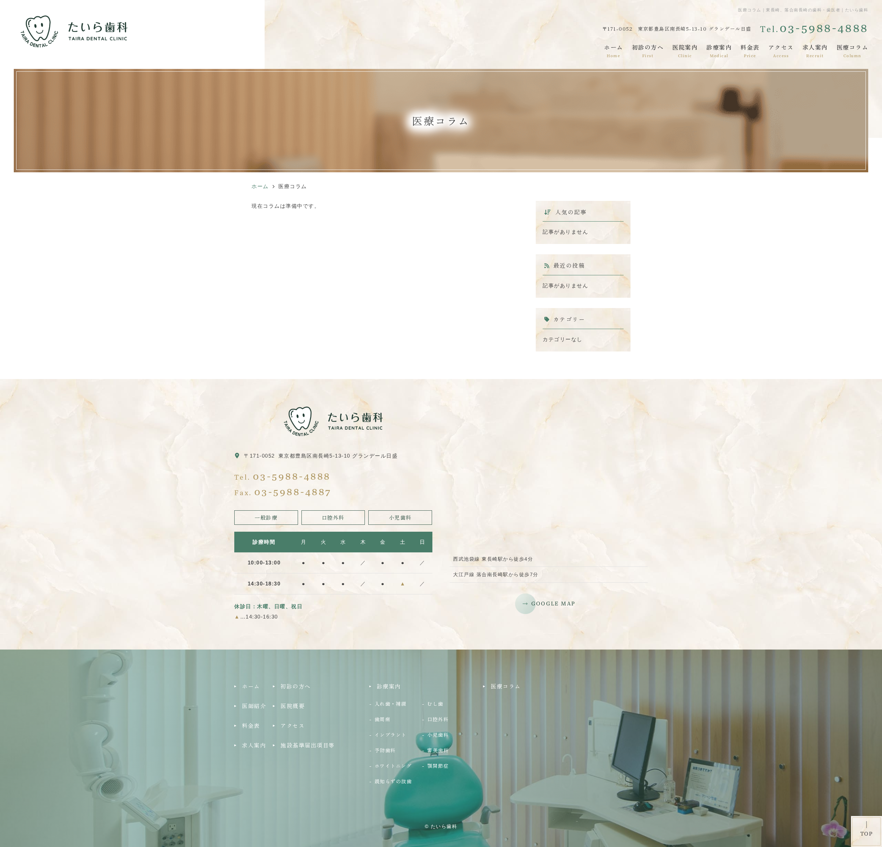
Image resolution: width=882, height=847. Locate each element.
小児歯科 (438, 734)
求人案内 (815, 50)
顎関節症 (438, 765)
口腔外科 (438, 719)
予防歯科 (385, 750)
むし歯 (435, 703)
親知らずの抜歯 (393, 781)
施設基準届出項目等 (307, 745)
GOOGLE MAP (553, 603)
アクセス (781, 50)
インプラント (391, 734)
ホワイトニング (393, 765)
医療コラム (853, 50)
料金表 (750, 50)
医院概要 (292, 706)
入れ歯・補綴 (391, 703)
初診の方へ (648, 50)
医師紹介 (254, 706)
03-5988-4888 (292, 475)
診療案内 (719, 50)
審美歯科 (438, 750)
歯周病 (383, 719)
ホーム (613, 50)
